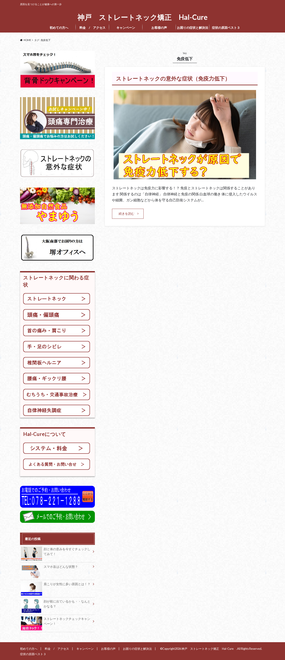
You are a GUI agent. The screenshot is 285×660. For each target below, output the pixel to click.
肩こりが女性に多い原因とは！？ (67, 584)
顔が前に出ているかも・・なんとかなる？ (67, 603)
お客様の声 (159, 27)
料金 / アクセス (92, 27)
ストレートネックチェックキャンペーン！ (67, 621)
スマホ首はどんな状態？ (61, 566)
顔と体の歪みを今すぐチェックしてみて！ (67, 551)
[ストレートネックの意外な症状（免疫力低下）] (185, 176)
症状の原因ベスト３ (227, 27)
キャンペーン (125, 27)
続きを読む (126, 213)
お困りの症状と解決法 (192, 27)
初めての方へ (59, 27)
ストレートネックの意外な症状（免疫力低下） (173, 78)
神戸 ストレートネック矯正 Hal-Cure (144, 17)
